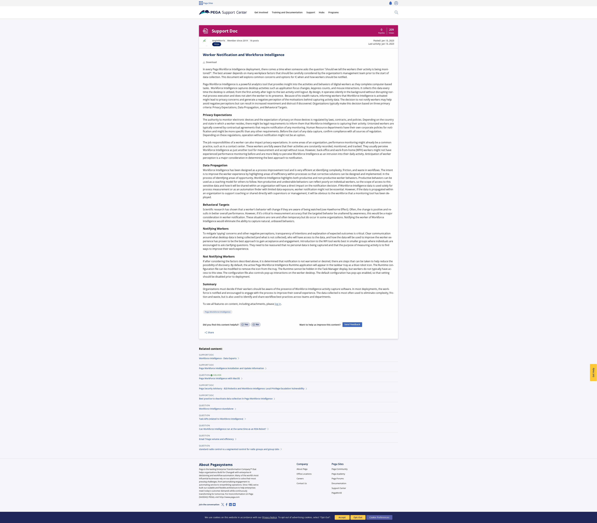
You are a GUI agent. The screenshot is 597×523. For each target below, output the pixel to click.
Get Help (593, 372)
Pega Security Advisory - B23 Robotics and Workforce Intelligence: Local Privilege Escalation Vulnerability (251, 388)
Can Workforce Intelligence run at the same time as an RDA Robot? (232, 428)
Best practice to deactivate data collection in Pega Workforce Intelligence (235, 398)
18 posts (254, 40)
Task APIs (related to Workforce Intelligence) (221, 418)
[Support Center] (223, 12)
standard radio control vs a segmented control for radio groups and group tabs (239, 449)
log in (278, 304)
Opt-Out (358, 517)
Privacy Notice (269, 517)
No (257, 324)
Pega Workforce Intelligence (217, 312)
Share (211, 332)
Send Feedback (352, 324)
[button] (206, 42)
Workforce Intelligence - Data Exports (217, 358)
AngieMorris (218, 40)
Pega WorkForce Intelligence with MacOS (219, 378)
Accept (342, 517)
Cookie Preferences (379, 517)
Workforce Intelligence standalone (216, 408)
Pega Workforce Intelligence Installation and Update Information (231, 368)
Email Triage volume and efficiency (216, 439)
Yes (246, 324)
